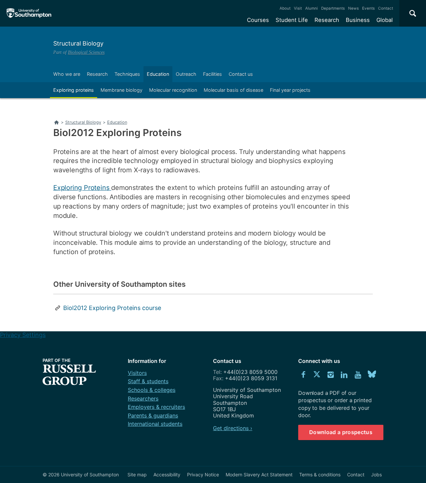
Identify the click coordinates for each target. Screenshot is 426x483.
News (353, 8)
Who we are (66, 74)
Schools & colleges (151, 390)
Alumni (311, 8)
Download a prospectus (340, 432)
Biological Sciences (86, 52)
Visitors (137, 373)
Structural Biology (78, 43)
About (285, 8)
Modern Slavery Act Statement (259, 474)
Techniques (127, 74)
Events (368, 8)
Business (358, 20)
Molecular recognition (173, 90)
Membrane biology (121, 90)
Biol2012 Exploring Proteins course (112, 307)
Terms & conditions (319, 474)
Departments (333, 8)
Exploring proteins (73, 90)
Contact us (241, 74)
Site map (137, 474)
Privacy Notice (203, 474)
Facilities (212, 74)
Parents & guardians (153, 415)
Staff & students (148, 381)
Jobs (376, 474)
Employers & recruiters (156, 406)
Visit (298, 8)
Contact (385, 8)
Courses (258, 20)
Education (158, 74)
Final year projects (290, 90)
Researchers (143, 398)
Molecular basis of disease (233, 90)
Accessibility (166, 474)
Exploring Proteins (82, 188)
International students (155, 423)
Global (384, 20)
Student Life (292, 20)
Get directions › (232, 428)
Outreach (186, 74)
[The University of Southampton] (29, 13)
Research (327, 20)
